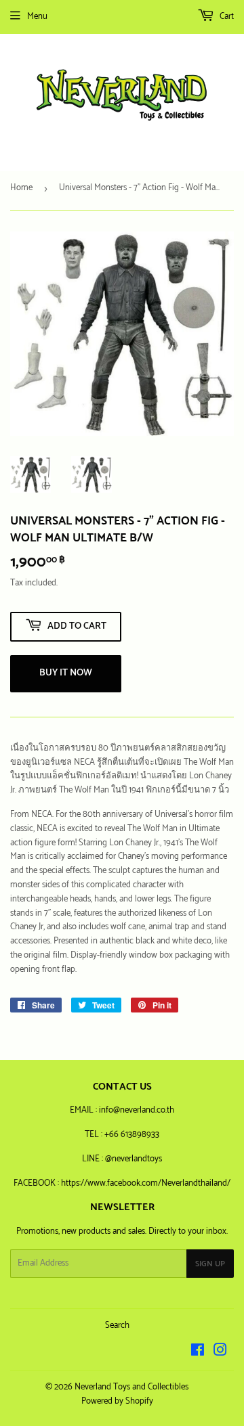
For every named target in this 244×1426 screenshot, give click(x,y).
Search (117, 1325)
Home (21, 188)
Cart (226, 16)
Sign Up (210, 1263)
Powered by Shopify (117, 1401)
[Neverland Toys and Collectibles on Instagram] (220, 1352)
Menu (37, 16)
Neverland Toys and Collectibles (131, 1387)
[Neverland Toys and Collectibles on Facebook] (197, 1352)
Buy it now (65, 673)
